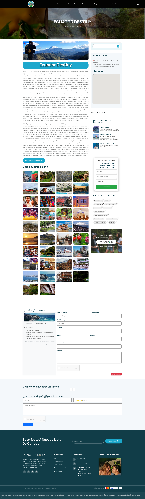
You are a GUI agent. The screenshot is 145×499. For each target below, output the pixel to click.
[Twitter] (99, 112)
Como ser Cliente (73, 4)
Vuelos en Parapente (99, 211)
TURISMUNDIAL (105, 127)
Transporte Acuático (99, 218)
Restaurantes (112, 222)
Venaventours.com (35, 488)
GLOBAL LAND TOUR (107, 143)
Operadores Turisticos (111, 218)
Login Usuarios (58, 471)
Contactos (104, 4)
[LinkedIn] (104, 112)
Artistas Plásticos (98, 200)
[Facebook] (97, 112)
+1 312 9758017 (81, 458)
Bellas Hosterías (107, 208)
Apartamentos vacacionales (100, 215)
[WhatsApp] (102, 112)
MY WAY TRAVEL (106, 135)
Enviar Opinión (28, 425)
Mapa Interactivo (117, 4)
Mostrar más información (32, 160)
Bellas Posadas (97, 208)
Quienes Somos (48, 4)
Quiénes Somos (58, 461)
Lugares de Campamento (100, 222)
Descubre (59, 4)
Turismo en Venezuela (60, 468)
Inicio (66, 26)
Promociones (86, 4)
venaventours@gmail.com (84, 463)
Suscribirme (106, 187)
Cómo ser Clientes (59, 464)
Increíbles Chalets (98, 204)
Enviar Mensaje (116, 374)
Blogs (95, 4)
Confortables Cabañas (110, 204)
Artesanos (107, 200)
